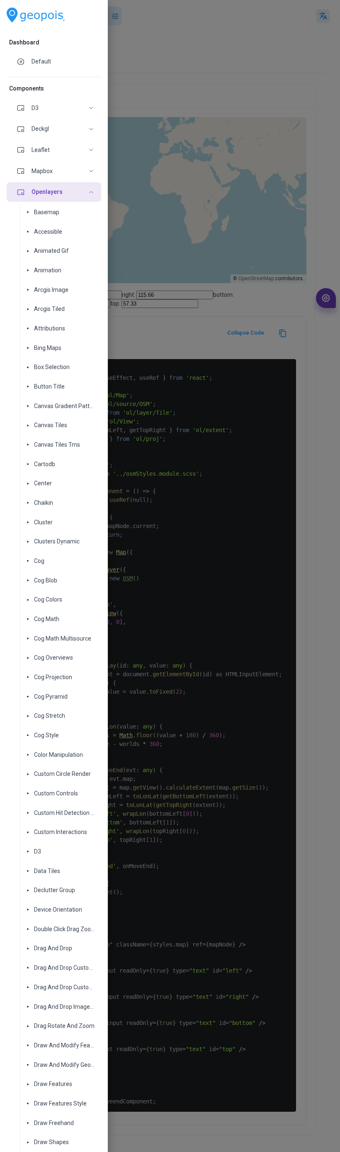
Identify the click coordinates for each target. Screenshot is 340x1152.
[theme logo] (36, 15)
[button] (54, 108)
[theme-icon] (24, 61)
